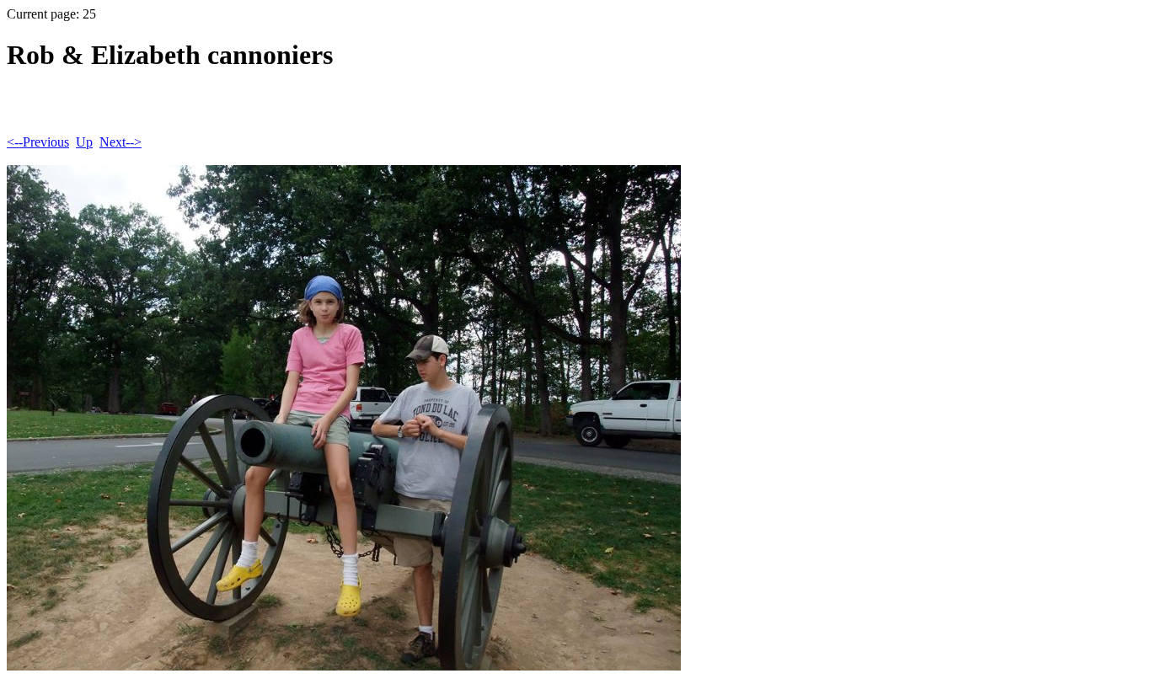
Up (84, 142)
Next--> (120, 142)
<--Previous (38, 142)
